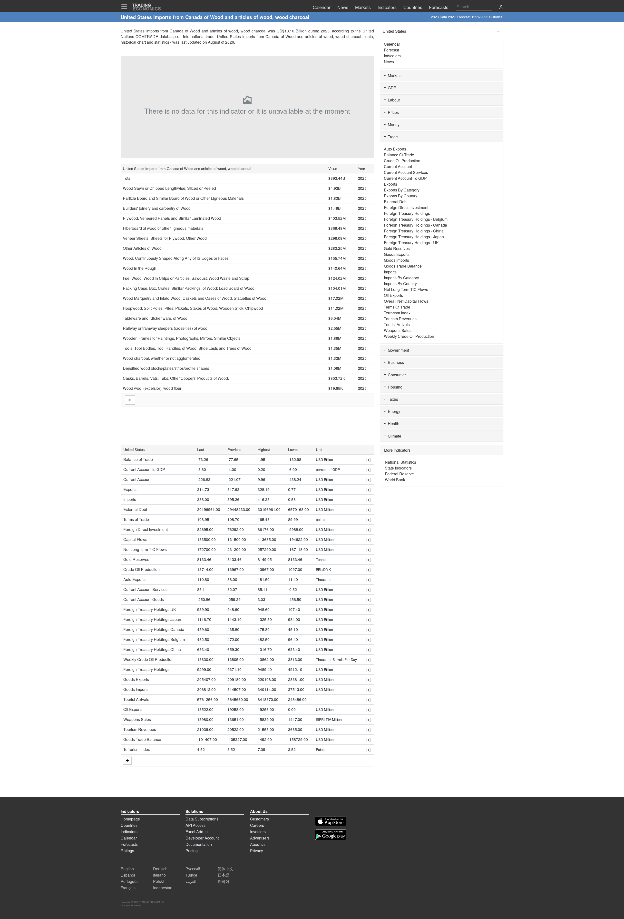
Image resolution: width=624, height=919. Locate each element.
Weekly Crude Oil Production (148, 659)
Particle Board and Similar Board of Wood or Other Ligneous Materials (183, 198)
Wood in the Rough (139, 268)
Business (395, 362)
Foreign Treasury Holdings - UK (411, 242)
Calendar (392, 44)
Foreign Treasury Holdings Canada (153, 629)
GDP (391, 87)
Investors (258, 831)
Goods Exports (136, 679)
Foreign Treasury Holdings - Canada (415, 225)
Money (393, 124)
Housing (394, 387)
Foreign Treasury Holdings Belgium (154, 639)
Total (127, 178)
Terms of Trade (136, 519)
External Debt (135, 509)
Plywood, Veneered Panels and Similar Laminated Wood (172, 218)
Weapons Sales (137, 719)
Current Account (137, 479)
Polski (158, 881)
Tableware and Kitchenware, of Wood (155, 318)
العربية (190, 881)
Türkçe (191, 875)
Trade (392, 137)
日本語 (223, 875)
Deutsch (160, 868)
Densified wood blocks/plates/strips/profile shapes (166, 368)
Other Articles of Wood (142, 248)
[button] (501, 7)
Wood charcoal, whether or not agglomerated (161, 358)
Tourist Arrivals (136, 699)
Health (392, 423)
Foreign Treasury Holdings (146, 669)
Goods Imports (135, 689)
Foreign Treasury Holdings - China (414, 231)
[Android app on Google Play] (330, 834)
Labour (393, 100)
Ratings (127, 850)
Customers (259, 819)
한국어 (223, 881)
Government (397, 350)
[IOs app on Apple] (330, 821)
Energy (393, 411)
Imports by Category (401, 277)
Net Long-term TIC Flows (145, 549)
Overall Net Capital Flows (406, 301)
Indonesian (162, 887)
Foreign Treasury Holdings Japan (152, 619)
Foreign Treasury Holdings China (152, 649)
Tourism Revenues (139, 729)
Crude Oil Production (141, 569)
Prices (392, 112)
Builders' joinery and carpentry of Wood (157, 208)
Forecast (391, 50)
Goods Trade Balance (142, 739)
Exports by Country (400, 196)
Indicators (392, 56)
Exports (129, 489)
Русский (192, 868)
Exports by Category (401, 190)
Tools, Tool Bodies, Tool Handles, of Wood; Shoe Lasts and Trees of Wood (187, 348)
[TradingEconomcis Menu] (126, 6)
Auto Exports (134, 579)
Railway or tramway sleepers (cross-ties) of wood (165, 328)
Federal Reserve (399, 474)
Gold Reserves (136, 559)
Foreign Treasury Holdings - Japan (414, 237)
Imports (129, 499)
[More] (127, 761)
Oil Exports (132, 709)
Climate (393, 436)
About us (257, 844)
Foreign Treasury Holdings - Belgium (416, 219)
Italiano (159, 875)
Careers (257, 825)
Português (129, 881)
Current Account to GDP (144, 469)
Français (128, 887)
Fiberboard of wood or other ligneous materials (163, 228)
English (127, 868)
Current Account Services (145, 589)
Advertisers (260, 838)
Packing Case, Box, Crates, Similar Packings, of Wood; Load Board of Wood (188, 288)
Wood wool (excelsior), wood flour (152, 388)
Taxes (392, 399)
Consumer (396, 375)
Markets (393, 75)
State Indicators (398, 468)
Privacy (256, 850)
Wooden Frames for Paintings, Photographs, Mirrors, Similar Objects (181, 338)
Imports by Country (400, 283)
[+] (368, 459)
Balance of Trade (138, 459)
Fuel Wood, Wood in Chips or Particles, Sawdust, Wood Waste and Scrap (186, 278)
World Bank (395, 479)
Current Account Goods (143, 599)
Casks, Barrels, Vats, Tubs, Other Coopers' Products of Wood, (176, 378)
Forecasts (129, 844)
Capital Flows (135, 539)
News (389, 61)
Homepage (130, 819)
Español (128, 875)
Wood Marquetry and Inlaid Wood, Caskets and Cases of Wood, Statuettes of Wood (194, 298)
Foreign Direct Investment (145, 529)
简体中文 (225, 868)
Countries (129, 825)
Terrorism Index (136, 749)
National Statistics (400, 462)
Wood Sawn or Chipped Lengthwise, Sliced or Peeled (169, 188)
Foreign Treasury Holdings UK (149, 609)
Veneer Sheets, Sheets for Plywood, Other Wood (165, 238)
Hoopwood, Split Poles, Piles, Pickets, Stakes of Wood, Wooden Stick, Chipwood (193, 308)
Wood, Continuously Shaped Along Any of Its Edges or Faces (176, 258)
